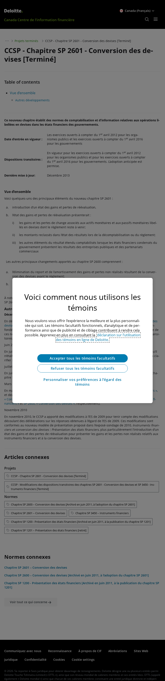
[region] (82, 340)
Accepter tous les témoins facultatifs (83, 358)
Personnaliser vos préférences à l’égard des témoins (82, 382)
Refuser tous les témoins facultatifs (83, 368)
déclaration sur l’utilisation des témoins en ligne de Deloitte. (98, 337)
